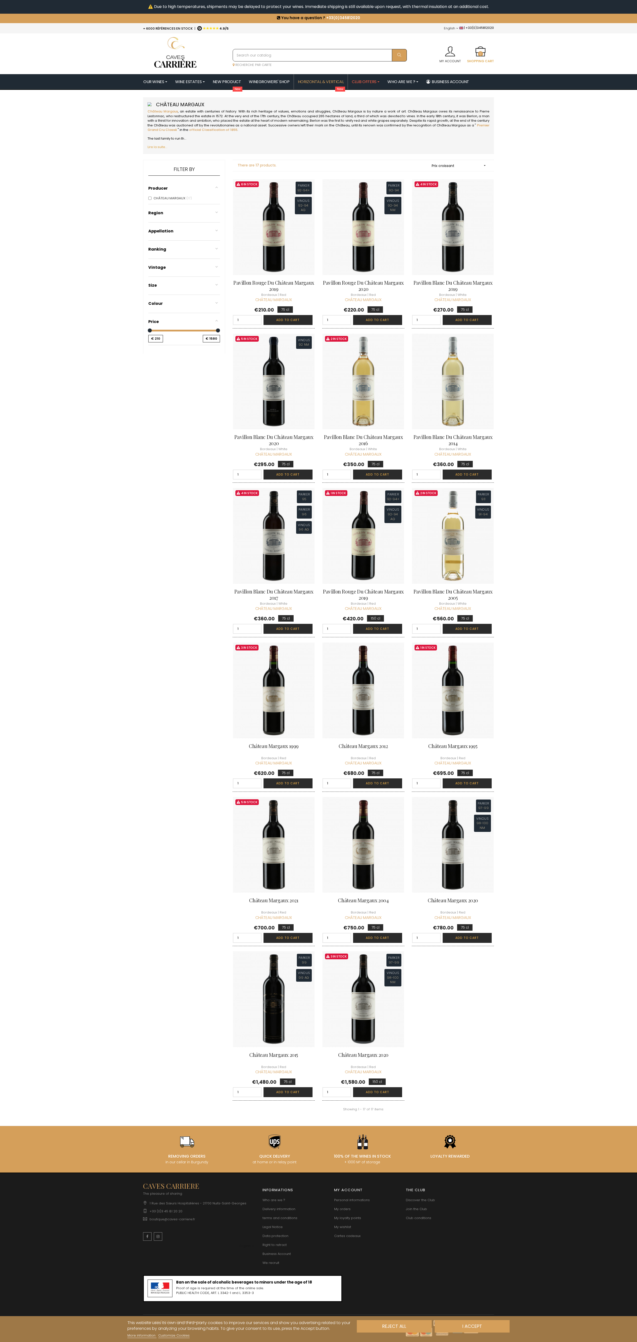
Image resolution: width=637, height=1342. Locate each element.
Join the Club (416, 1209)
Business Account (277, 1253)
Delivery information (279, 1209)
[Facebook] (147, 1236)
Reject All (394, 1326)
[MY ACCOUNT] (450, 50)
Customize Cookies (174, 1335)
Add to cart (288, 320)
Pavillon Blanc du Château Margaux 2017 (273, 594)
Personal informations (352, 1200)
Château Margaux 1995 (452, 746)
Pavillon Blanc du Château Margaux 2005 (453, 594)
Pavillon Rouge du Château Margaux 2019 (273, 285)
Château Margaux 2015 (273, 1054)
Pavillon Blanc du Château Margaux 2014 (453, 439)
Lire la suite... (157, 147)
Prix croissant (459, 165)
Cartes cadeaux (347, 1236)
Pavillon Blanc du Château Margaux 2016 (363, 439)
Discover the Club (420, 1200)
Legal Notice (273, 1227)
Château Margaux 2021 (273, 900)
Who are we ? (274, 1200)
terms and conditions (280, 1218)
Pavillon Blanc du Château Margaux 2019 (453, 285)
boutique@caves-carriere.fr (172, 1219)
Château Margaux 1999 (274, 746)
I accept (472, 1326)
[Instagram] (158, 1236)
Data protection (275, 1236)
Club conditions (418, 1218)
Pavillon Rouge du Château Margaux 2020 (363, 285)
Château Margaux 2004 (363, 900)
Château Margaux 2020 (453, 900)
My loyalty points (347, 1218)
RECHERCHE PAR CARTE (253, 64)
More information (142, 1335)
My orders (342, 1209)
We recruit (271, 1262)
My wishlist (342, 1227)
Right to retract (275, 1244)
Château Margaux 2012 (363, 746)
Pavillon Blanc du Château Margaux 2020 (273, 439)
